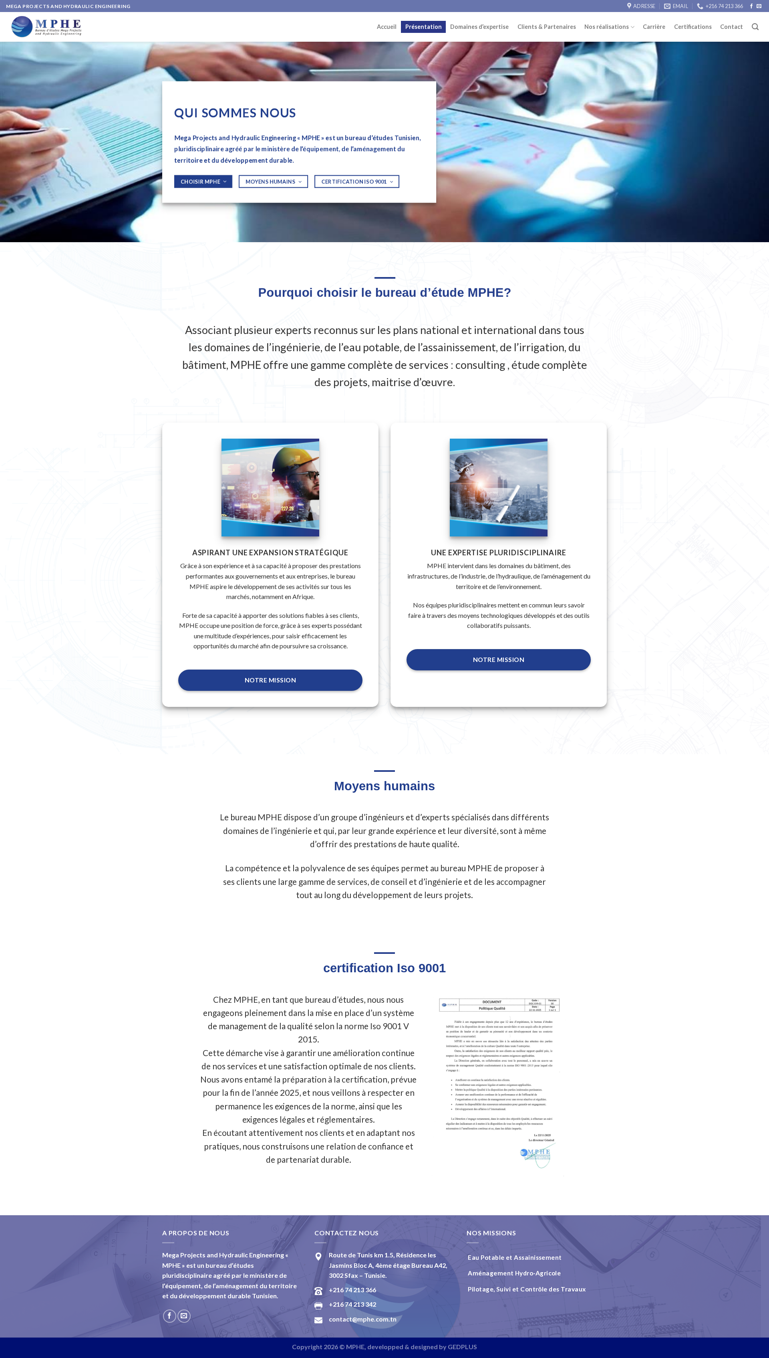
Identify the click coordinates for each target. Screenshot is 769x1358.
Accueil (387, 26)
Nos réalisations (606, 26)
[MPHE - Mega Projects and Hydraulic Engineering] (46, 27)
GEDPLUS (462, 1346)
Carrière (654, 26)
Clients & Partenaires (546, 26)
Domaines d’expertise (479, 26)
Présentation (423, 26)
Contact (731, 26)
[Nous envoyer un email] (759, 6)
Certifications (693, 26)
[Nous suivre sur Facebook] (751, 6)
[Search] (755, 27)
